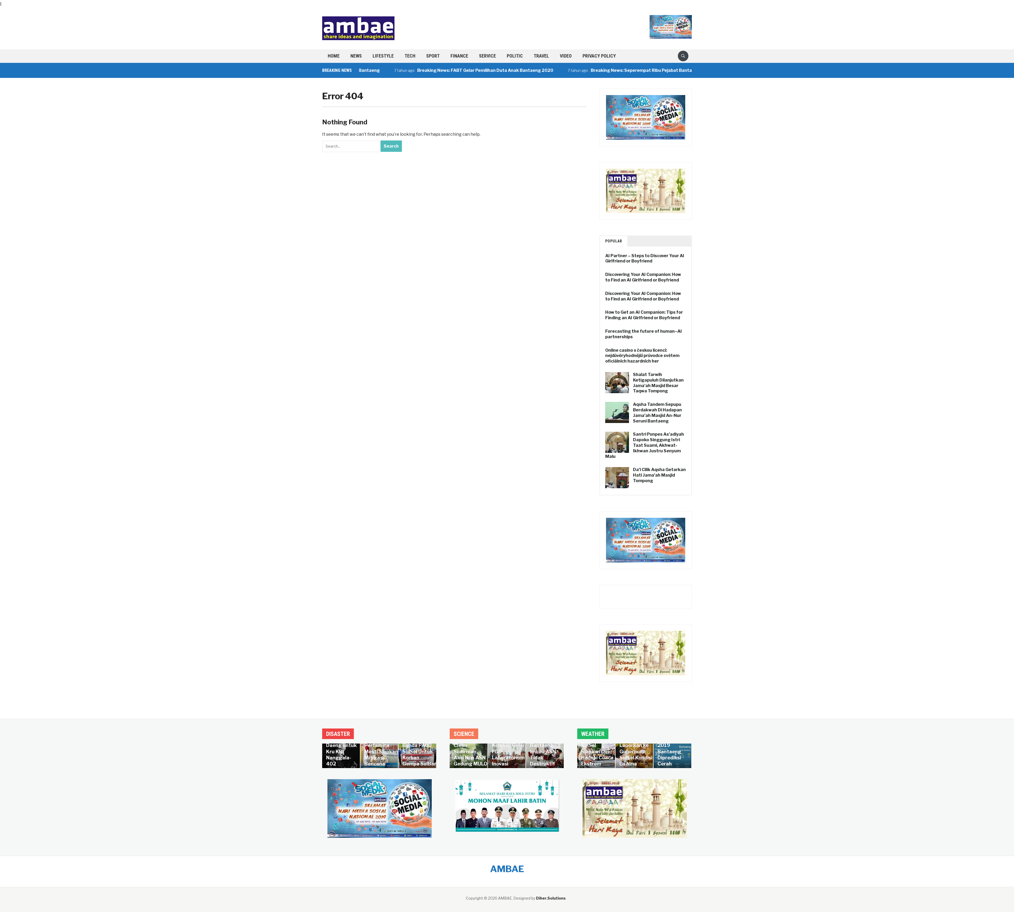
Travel (541, 56)
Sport (433, 56)
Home (334, 56)
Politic (515, 56)
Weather (592, 734)
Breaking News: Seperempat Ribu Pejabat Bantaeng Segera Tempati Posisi (638, 70)
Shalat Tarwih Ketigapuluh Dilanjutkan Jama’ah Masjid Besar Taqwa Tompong (658, 382)
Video (566, 56)
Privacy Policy (599, 56)
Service (487, 56)
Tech (410, 56)
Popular (613, 241)
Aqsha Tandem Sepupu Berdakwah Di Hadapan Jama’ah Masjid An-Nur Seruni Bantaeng (657, 412)
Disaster (338, 734)
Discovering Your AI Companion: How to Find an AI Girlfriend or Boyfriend (643, 277)
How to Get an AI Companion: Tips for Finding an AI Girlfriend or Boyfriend (644, 315)
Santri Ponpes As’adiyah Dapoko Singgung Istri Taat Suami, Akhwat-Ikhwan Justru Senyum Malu (644, 445)
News (356, 56)
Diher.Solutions (551, 898)
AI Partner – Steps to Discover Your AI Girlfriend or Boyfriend (644, 258)
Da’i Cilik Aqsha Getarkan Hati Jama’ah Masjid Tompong (659, 475)
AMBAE (507, 868)
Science (464, 734)
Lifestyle (383, 56)
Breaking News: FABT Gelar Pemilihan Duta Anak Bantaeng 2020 (454, 70)
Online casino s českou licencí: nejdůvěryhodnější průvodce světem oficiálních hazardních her (642, 356)
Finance (459, 56)
